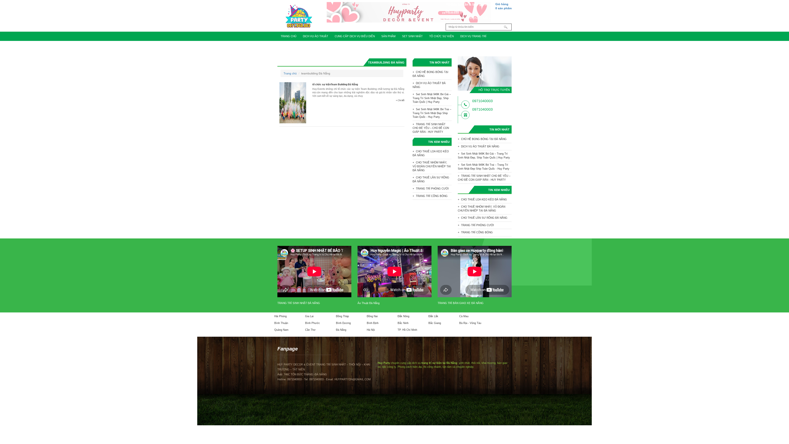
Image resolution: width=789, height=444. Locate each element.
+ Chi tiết (400, 100)
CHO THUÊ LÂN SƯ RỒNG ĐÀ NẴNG (431, 179)
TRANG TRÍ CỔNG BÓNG (432, 196)
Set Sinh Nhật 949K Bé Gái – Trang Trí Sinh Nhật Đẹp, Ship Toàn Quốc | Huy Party (432, 98)
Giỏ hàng (503, 6)
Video (351, 45)
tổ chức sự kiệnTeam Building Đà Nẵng (335, 84)
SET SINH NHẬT (412, 36)
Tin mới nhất (439, 62)
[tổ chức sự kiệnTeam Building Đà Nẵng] (292, 102)
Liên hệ (367, 45)
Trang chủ (288, 36)
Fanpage (287, 349)
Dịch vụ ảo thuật (315, 36)
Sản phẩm (388, 36)
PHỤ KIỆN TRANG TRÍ (295, 45)
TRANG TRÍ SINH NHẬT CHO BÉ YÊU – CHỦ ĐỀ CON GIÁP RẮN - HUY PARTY (431, 128)
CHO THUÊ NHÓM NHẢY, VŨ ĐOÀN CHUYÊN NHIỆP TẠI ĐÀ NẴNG (432, 166)
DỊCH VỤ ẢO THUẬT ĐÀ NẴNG (429, 85)
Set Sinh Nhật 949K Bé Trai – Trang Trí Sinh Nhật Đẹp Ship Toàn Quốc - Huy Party (432, 113)
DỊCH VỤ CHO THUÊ (328, 45)
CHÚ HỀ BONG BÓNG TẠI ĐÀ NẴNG (430, 74)
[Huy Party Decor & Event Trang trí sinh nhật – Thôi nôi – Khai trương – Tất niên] (299, 16)
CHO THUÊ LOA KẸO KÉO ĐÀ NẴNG (431, 153)
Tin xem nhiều (439, 141)
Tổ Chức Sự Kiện (441, 36)
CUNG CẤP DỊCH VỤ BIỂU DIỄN (355, 36)
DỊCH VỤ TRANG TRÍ (473, 36)
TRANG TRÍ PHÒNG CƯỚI (432, 188)
